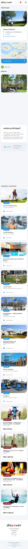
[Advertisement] (14, 109)
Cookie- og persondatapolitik (14, 545)
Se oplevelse (7, 419)
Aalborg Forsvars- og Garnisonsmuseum (9, 342)
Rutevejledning (7, 61)
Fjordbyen (6, 396)
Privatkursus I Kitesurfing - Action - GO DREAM (14, 507)
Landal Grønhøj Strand (10, 205)
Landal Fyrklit (7, 287)
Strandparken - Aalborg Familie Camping (12, 314)
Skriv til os (14, 534)
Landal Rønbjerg (8, 232)
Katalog (14, 532)
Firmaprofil (14, 530)
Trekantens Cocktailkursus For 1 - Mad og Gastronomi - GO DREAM (13, 479)
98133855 (7, 34)
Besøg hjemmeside (10, 36)
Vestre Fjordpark (8, 369)
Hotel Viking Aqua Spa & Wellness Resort (13, 259)
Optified (14, 546)
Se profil (6, 202)
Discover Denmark (14, 528)
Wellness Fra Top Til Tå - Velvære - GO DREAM (13, 451)
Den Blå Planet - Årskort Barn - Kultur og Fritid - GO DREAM (12, 423)
